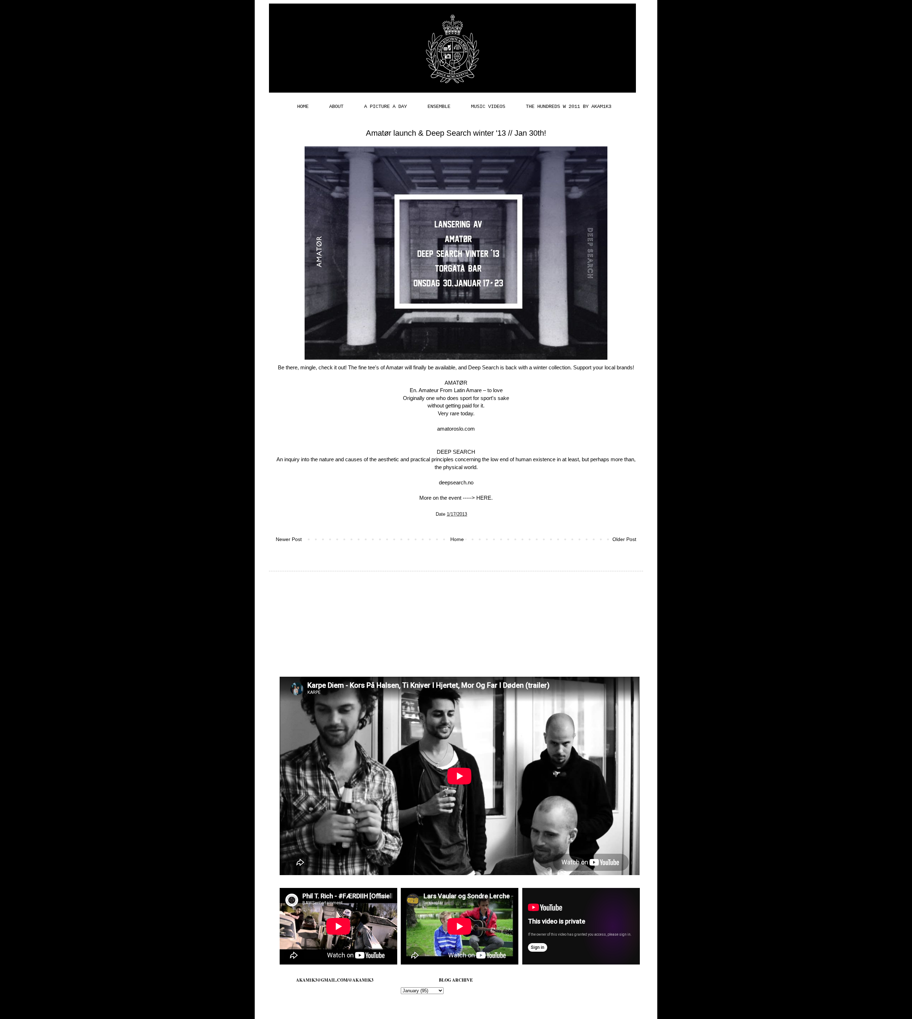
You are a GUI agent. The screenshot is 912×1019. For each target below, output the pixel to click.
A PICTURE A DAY (385, 106)
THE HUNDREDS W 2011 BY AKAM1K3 (568, 106)
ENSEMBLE (439, 106)
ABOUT (336, 106)
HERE (483, 498)
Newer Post (289, 539)
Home (457, 539)
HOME (303, 106)
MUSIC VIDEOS (488, 106)
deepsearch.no (456, 482)
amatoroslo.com (456, 429)
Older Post (624, 539)
